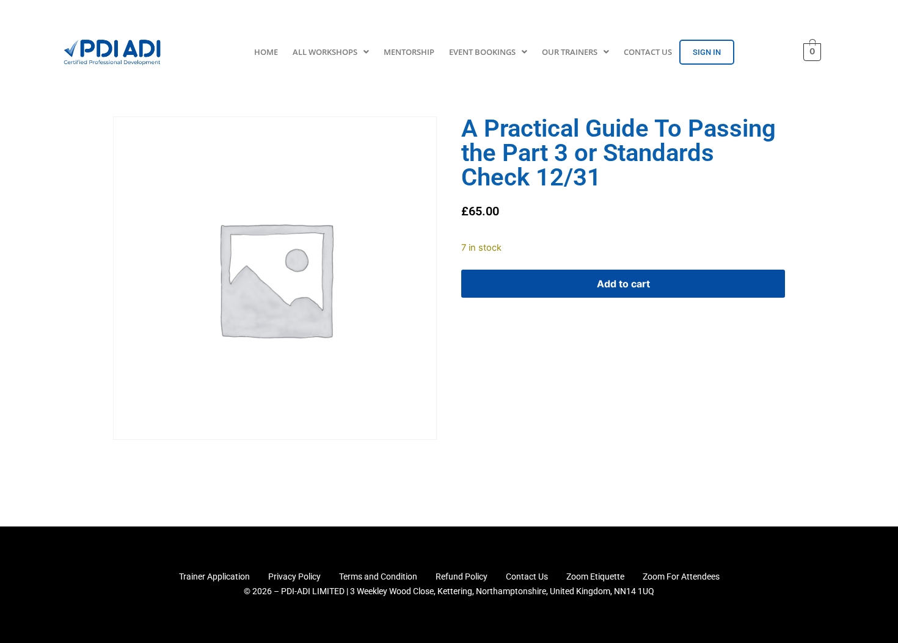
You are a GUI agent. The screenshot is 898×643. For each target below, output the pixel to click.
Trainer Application (214, 576)
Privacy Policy (294, 576)
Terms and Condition (378, 576)
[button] (330, 52)
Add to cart (623, 284)
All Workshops (325, 51)
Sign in (707, 52)
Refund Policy (461, 576)
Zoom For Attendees (681, 576)
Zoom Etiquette (595, 576)
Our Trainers (569, 51)
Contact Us (648, 51)
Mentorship (409, 51)
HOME (266, 51)
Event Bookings (482, 51)
